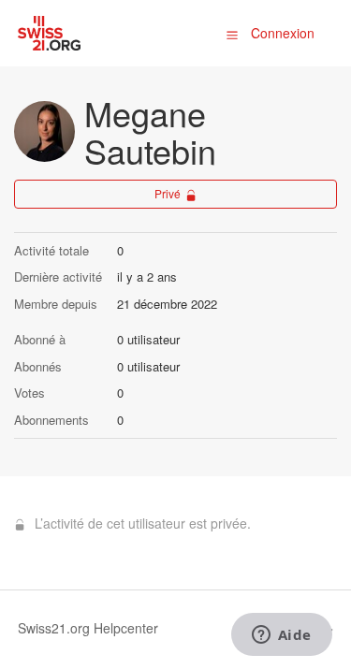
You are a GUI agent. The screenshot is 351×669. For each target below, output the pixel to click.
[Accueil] (49, 31)
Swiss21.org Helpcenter (88, 627)
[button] (232, 34)
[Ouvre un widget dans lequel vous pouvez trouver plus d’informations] (281, 636)
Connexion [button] (282, 32)
